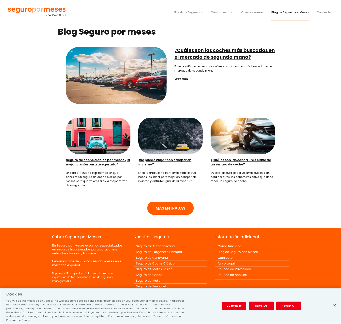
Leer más (181, 79)
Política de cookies (232, 275)
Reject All (261, 306)
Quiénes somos (252, 12)
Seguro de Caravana (152, 257)
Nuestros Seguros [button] (187, 12)
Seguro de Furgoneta (152, 286)
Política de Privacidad (234, 269)
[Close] (334, 305)
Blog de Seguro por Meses (290, 12)
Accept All (288, 306)
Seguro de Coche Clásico (155, 263)
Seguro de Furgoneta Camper (159, 252)
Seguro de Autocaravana (155, 246)
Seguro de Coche (149, 275)
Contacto (324, 12)
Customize (234, 306)
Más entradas (170, 208)
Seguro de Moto (148, 280)
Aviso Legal (226, 263)
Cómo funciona (222, 12)
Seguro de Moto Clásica (154, 269)
